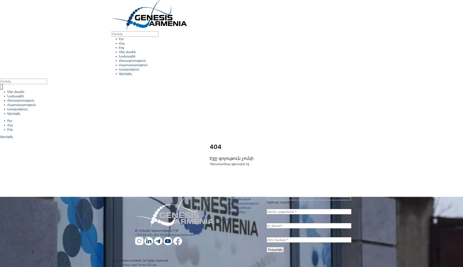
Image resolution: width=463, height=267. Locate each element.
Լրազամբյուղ (129, 69)
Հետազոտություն (132, 60)
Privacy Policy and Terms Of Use (134, 265)
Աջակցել (125, 73)
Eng (121, 47)
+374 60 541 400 (147, 235)
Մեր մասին (127, 52)
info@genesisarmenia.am (177, 235)
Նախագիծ (127, 56)
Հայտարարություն (133, 65)
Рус (121, 39)
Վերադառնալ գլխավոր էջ (229, 164)
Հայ (121, 43)
